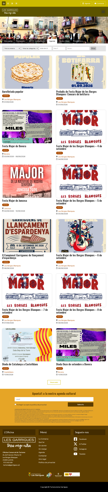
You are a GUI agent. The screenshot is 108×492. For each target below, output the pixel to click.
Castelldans (8, 372)
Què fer (42, 442)
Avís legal (42, 459)
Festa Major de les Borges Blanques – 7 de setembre (25, 311)
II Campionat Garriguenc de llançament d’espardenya (23, 256)
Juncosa (7, 208)
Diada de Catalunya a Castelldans (20, 364)
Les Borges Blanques (12, 99)
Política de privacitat (47, 462)
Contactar (43, 456)
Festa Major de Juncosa (14, 200)
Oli (30, 41)
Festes (59, 98)
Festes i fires (64, 41)
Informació (8, 41)
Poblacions (20, 41)
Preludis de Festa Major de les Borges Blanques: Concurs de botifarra (76, 92)
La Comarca (43, 439)
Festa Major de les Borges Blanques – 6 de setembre (79, 256)
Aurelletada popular (12, 91)
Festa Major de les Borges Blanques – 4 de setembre (79, 147)
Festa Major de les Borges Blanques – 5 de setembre (79, 201)
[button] (103, 11)
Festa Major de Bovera (14, 146)
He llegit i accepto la (32, 405)
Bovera (7, 154)
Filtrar (93, 48)
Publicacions (78, 41)
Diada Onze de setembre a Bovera (74, 364)
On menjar (43, 449)
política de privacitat (39, 405)
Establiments (40, 41)
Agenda (52, 41)
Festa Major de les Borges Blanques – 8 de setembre (79, 311)
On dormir (43, 446)
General (6, 95)
